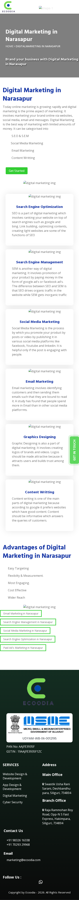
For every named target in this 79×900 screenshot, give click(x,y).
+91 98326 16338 (18, 840)
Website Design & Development (15, 776)
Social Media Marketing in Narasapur (25, 630)
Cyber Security (13, 802)
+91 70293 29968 (18, 845)
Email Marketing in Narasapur (20, 613)
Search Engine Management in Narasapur (28, 622)
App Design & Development (12, 787)
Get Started (16, 171)
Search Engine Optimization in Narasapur (27, 639)
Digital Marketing (15, 796)
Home (9, 46)
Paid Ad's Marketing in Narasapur (23, 647)
